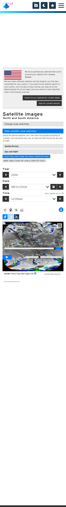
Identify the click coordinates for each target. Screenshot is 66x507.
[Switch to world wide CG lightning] (10, 216)
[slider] (62, 248)
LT (11, 3)
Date (6, 181)
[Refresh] (5, 210)
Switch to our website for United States (42, 97)
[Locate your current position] (10, 210)
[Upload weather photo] (35, 5)
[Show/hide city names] (21, 210)
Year (6, 169)
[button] (59, 225)
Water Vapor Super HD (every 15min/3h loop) (24, 160)
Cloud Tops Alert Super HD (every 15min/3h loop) (26, 156)
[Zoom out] (16, 210)
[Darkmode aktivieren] (44, 5)
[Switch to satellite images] (16, 216)
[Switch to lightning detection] (5, 216)
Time (6, 193)
